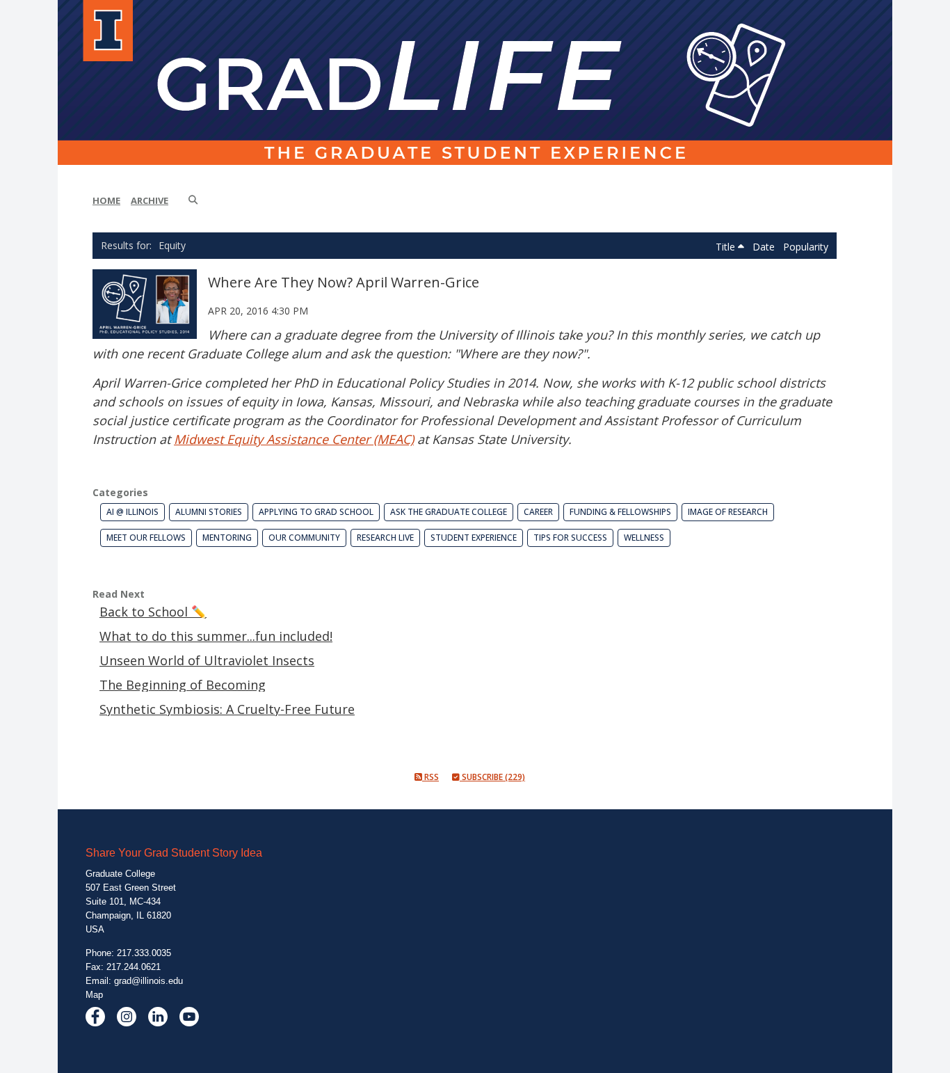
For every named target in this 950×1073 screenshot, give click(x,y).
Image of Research (728, 512)
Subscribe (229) (492, 777)
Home (106, 200)
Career (538, 512)
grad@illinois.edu (148, 981)
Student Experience (473, 537)
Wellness (644, 537)
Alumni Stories (208, 512)
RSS (430, 777)
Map (94, 994)
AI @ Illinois (132, 512)
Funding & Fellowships (620, 512)
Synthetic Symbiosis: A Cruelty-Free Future (227, 709)
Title (727, 246)
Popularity (805, 246)
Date (765, 246)
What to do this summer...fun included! (215, 636)
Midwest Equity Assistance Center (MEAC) (294, 439)
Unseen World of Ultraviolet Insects (206, 660)
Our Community (304, 537)
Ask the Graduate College (448, 512)
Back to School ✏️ (153, 611)
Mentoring (227, 537)
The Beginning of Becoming (182, 684)
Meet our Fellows (146, 537)
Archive (149, 200)
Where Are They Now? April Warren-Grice (343, 282)
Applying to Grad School (316, 512)
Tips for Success (570, 537)
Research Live (385, 537)
